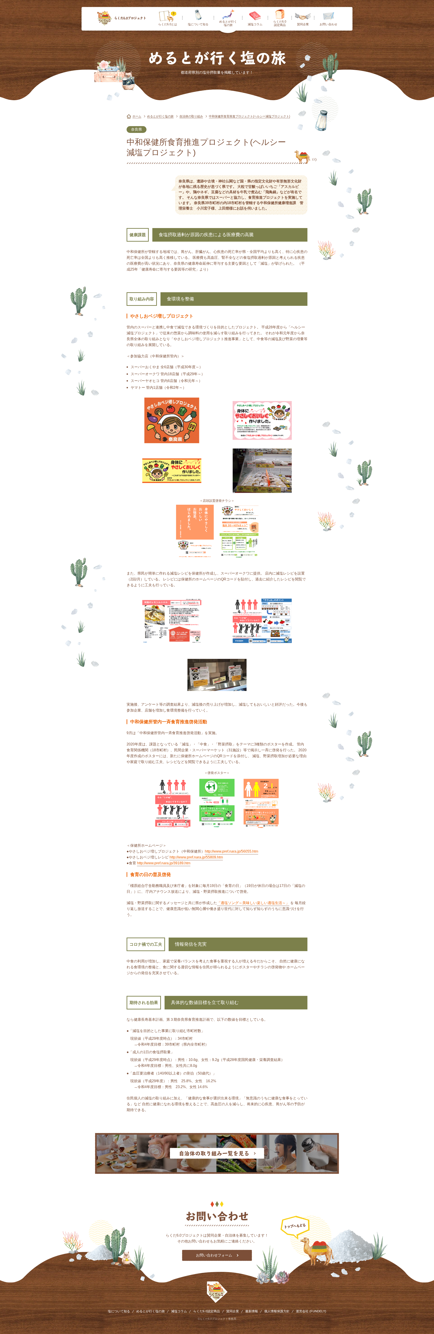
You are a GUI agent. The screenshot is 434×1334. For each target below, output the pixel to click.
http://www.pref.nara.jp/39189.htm (163, 863)
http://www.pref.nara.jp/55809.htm (196, 857)
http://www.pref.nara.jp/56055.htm (231, 851)
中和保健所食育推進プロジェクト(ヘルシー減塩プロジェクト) (249, 116)
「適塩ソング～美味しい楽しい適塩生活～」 (253, 903)
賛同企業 (303, 24)
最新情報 (251, 1311)
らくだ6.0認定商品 (279, 23)
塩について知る (198, 24)
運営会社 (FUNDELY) (311, 1311)
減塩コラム (255, 24)
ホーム (136, 116)
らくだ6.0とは (167, 24)
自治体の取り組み (191, 116)
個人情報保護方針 (277, 1311)
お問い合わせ (328, 24)
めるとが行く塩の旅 (228, 23)
